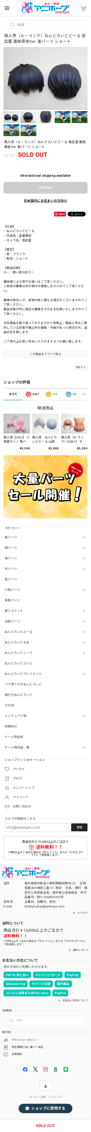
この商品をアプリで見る (45, 354)
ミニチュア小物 (15, 716)
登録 (79, 827)
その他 (9, 705)
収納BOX (11, 726)
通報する (80, 367)
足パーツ (11, 579)
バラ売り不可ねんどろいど (23, 684)
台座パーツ (12, 621)
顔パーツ (11, 548)
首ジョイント (14, 611)
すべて (13, 394)
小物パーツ (12, 590)
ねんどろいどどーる (19, 632)
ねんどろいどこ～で (19, 653)
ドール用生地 (14, 737)
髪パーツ (11, 537)
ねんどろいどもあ (17, 642)
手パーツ (11, 569)
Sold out (45, 187)
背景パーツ (12, 600)
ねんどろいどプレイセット (23, 674)
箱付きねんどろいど (19, 695)
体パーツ (11, 558)
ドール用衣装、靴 (17, 747)
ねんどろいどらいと (19, 663)
